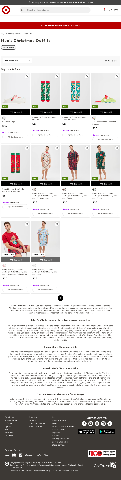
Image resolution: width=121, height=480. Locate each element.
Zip (6, 429)
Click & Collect (59, 429)
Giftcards (9, 423)
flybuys (8, 426)
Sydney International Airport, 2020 (76, 2)
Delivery (56, 435)
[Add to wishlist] (27, 76)
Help (54, 417)
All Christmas (8, 47)
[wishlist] (110, 10)
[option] (4, 118)
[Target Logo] (6, 10)
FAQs (54, 423)
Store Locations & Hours (63, 426)
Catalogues (10, 417)
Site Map (74, 471)
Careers (32, 420)
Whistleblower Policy (42, 471)
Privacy (29, 471)
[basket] (116, 10)
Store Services (58, 445)
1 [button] (60, 298)
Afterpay (9, 432)
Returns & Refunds (60, 439)
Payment (56, 432)
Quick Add (17, 112)
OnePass (9, 435)
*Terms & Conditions (61, 471)
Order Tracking (59, 420)
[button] (54, 298)
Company (32, 417)
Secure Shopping (60, 442)
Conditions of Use (17, 471)
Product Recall (35, 426)
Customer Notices (36, 423)
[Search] (22, 10)
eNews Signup (11, 420)
